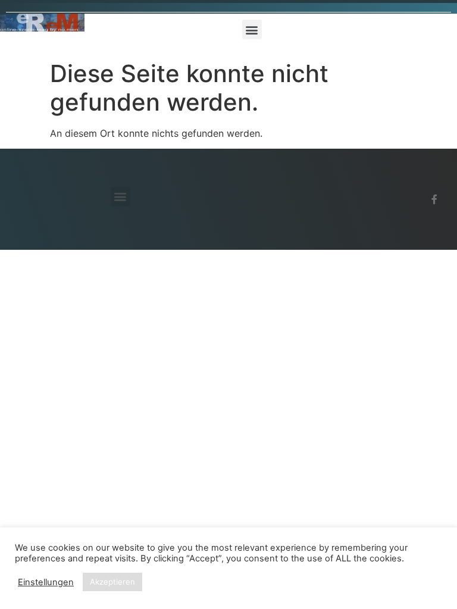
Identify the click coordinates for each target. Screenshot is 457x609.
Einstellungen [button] (46, 582)
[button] (252, 29)
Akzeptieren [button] (112, 581)
